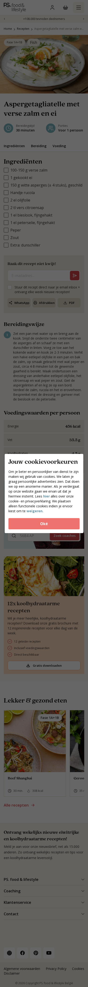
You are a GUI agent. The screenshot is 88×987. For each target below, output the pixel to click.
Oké (44, 523)
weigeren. (35, 511)
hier (46, 496)
